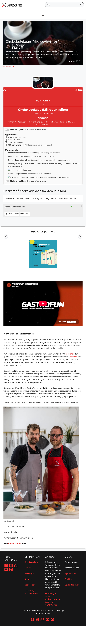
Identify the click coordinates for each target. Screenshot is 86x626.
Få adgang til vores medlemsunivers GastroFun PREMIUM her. (52, 599)
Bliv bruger (29, 573)
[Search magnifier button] (81, 4)
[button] (81, 90)
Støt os (28, 567)
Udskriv (26, 214)
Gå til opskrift (13, 214)
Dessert (49, 122)
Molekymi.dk (9, 66)
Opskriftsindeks (72, 584)
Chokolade (41, 122)
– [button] (37, 104)
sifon (56, 122)
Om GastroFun (31, 562)
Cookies (68, 579)
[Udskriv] (4, 90)
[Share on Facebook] (79, 90)
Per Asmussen (18, 45)
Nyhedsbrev (70, 573)
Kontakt (28, 579)
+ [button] (49, 103)
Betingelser (30, 584)
